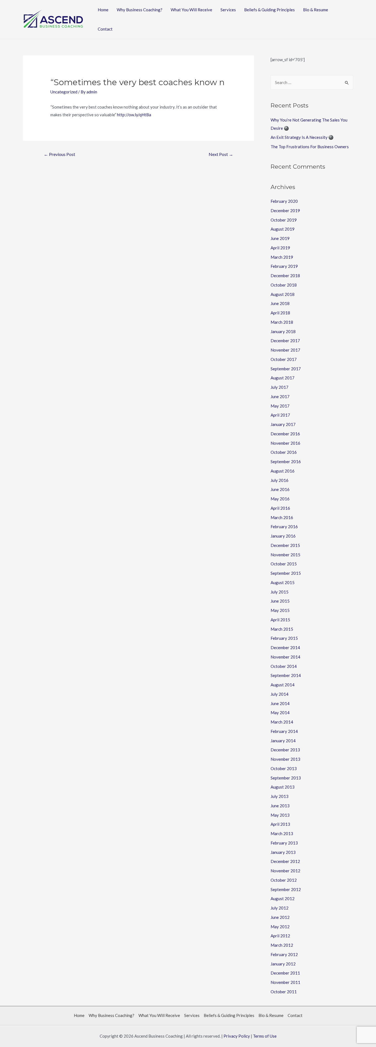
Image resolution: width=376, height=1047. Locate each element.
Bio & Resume (315, 9)
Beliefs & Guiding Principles (269, 9)
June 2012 (280, 917)
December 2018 (285, 275)
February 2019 (284, 266)
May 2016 (280, 498)
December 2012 (285, 861)
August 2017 (283, 377)
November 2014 (285, 656)
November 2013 (285, 759)
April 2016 (280, 508)
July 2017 (279, 387)
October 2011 (284, 991)
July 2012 (279, 907)
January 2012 (283, 963)
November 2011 (285, 982)
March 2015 (282, 629)
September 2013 (286, 777)
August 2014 (283, 684)
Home (103, 9)
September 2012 (286, 889)
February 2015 (284, 638)
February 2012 (284, 954)
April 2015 (280, 619)
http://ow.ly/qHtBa (134, 114)
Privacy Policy (237, 1035)
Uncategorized (63, 91)
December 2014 (285, 647)
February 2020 (284, 201)
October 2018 (284, 284)
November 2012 (285, 870)
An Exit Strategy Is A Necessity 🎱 (302, 137)
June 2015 (280, 600)
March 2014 (282, 721)
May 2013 (280, 815)
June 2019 (280, 238)
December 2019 (285, 210)
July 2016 (279, 480)
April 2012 (280, 935)
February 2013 (284, 842)
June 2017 (280, 396)
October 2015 (284, 563)
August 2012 (283, 898)
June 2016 (280, 489)
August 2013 (283, 786)
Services (228, 9)
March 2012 (282, 945)
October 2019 (284, 219)
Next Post (221, 154)
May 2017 (280, 405)
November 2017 (285, 349)
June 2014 (280, 703)
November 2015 (285, 554)
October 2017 (284, 359)
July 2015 (279, 591)
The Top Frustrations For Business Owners (310, 146)
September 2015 (286, 573)
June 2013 (280, 805)
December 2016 (285, 433)
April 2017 (280, 414)
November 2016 (285, 443)
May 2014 (280, 712)
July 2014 (279, 694)
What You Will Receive (191, 9)
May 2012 (280, 926)
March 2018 (282, 322)
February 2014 (284, 731)
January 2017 (283, 424)
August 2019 (283, 228)
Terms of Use (265, 1035)
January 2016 (283, 535)
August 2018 (283, 294)
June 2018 (280, 303)
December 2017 (285, 340)
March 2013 (282, 833)
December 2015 (285, 545)
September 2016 (286, 461)
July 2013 (279, 796)
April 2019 (280, 247)
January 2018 (283, 331)
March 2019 (282, 257)
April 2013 (280, 824)
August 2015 (283, 582)
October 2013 (284, 768)
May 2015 (280, 610)
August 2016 (283, 470)
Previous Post (59, 154)
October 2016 (284, 452)
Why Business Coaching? (139, 9)
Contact (105, 28)
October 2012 (284, 880)
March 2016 (282, 517)
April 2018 (280, 312)
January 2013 (283, 852)
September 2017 (286, 368)
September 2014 (286, 675)
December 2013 (285, 749)
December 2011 (285, 972)
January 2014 (283, 740)
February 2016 (284, 526)
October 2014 (284, 666)
